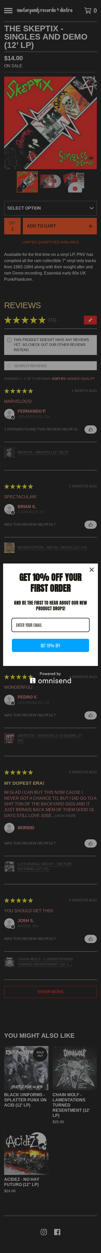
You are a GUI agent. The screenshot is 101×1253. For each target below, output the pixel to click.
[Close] (91, 570)
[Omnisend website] (50, 677)
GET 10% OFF (50, 645)
